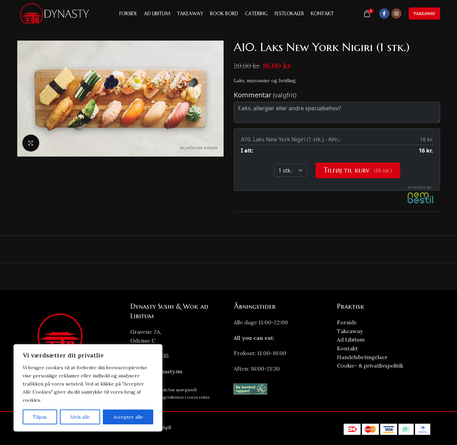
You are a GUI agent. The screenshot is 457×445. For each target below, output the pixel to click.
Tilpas (40, 417)
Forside (347, 322)
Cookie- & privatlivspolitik (370, 365)
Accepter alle (128, 417)
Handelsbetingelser (362, 357)
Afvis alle (80, 417)
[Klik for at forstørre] (30, 143)
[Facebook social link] (384, 13)
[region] (88, 387)
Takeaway (424, 13)
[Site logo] (53, 13)
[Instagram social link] (396, 13)
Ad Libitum (351, 339)
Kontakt (347, 348)
